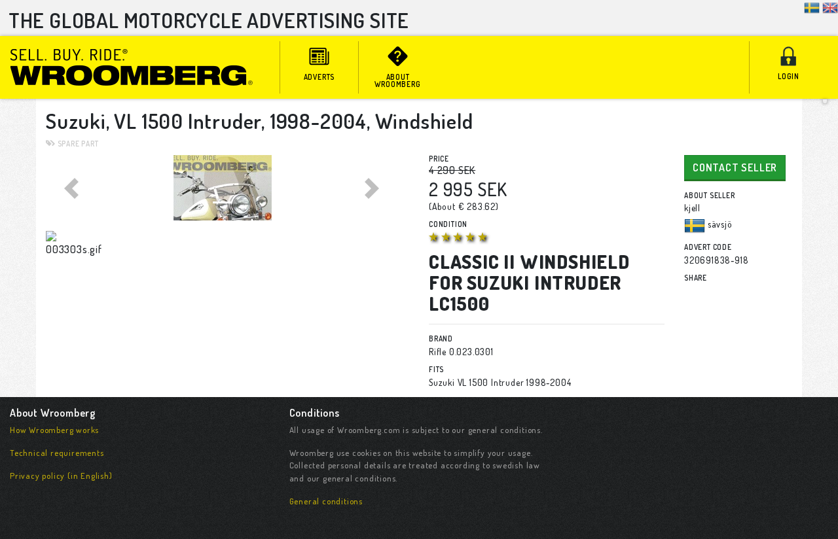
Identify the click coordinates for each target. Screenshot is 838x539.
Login (788, 76)
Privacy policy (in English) (61, 475)
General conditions (326, 501)
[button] (72, 187)
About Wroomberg (397, 80)
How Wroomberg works (54, 430)
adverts (319, 77)
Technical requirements (57, 452)
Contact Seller (735, 167)
